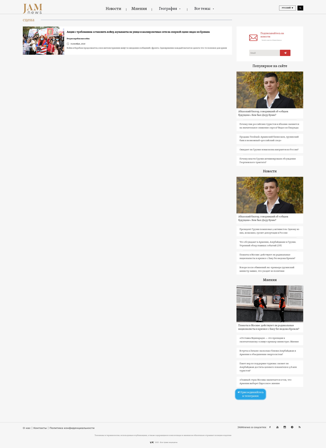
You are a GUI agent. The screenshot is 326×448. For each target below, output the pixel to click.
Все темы (202, 8)
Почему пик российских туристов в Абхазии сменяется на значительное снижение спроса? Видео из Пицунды (269, 126)
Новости (113, 8)
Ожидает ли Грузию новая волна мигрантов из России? (269, 149)
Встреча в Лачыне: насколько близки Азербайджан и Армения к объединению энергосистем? (268, 352)
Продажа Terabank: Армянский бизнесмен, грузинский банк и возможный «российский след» (269, 139)
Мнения (139, 8)
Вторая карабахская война (78, 39)
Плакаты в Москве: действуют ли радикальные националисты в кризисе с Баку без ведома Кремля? (267, 256)
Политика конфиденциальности (72, 428)
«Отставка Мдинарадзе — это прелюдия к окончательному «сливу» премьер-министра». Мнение (269, 340)
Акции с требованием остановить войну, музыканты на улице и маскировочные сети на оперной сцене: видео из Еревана (138, 32)
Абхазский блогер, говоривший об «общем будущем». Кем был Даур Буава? (263, 113)
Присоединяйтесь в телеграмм (251, 394)
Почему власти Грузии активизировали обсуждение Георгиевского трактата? (268, 160)
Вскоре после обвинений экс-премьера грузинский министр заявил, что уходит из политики (267, 269)
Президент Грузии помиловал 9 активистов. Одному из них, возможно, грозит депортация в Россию (269, 231)
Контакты (40, 428)
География (168, 8)
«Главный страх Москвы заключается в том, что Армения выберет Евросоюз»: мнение (265, 382)
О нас (27, 428)
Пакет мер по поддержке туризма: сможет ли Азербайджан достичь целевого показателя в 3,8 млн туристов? (268, 367)
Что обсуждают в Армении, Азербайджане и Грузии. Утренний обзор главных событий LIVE (268, 244)
